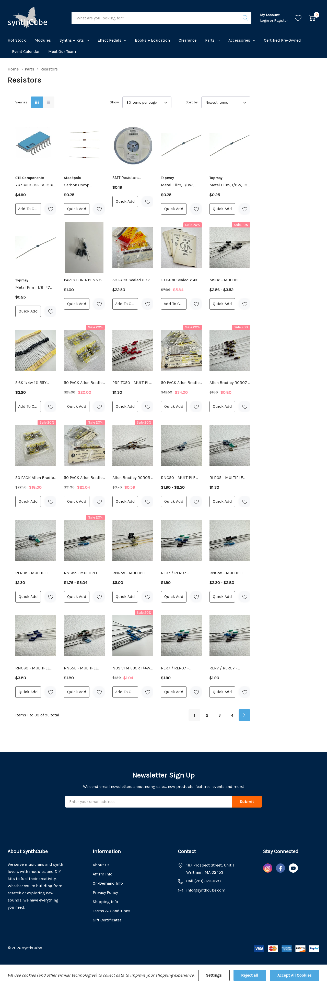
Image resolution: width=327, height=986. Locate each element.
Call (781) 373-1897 (203, 881)
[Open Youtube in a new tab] (293, 868)
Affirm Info (102, 874)
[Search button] (245, 18)
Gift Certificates (107, 920)
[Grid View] (37, 102)
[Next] (244, 715)
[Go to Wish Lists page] (298, 18)
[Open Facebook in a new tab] (280, 868)
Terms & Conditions (111, 910)
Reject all (249, 975)
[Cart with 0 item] (312, 18)
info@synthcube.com (205, 890)
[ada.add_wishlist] (50, 209)
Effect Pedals (109, 40)
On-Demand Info (108, 883)
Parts (210, 40)
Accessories (239, 40)
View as (21, 102)
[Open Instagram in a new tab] (267, 868)
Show (114, 102)
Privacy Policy (105, 892)
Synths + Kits (72, 40)
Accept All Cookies (294, 975)
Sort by (192, 102)
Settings (214, 975)
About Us (101, 864)
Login (265, 20)
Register (281, 20)
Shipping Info (105, 901)
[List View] (48, 102)
